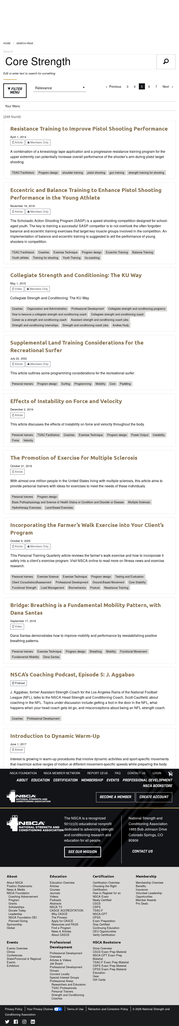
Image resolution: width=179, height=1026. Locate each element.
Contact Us (142, 851)
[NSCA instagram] (24, 1022)
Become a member (115, 797)
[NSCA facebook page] (16, 1022)
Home (6, 43)
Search (8, 51)
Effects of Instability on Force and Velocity (66, 400)
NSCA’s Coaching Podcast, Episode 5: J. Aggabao (72, 674)
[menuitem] (20, 780)
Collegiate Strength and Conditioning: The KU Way (76, 274)
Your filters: (13, 106)
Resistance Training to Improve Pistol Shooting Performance (89, 128)
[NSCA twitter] (7, 1022)
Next (169, 86)
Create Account (154, 797)
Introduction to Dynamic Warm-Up (55, 735)
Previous (116, 86)
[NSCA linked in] (33, 1022)
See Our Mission (82, 852)
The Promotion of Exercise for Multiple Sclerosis (73, 457)
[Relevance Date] (59, 89)
